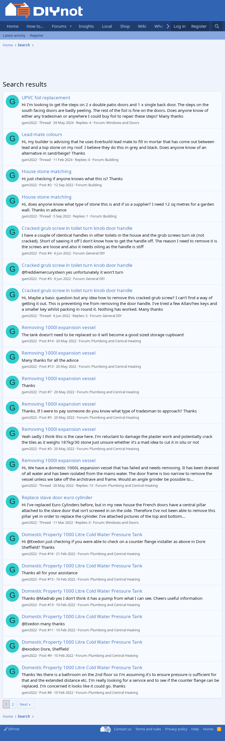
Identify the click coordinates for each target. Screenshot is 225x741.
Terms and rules (148, 728)
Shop (125, 26)
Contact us (122, 728)
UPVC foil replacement (46, 97)
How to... (35, 26)
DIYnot (13, 728)
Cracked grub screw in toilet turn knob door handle (77, 228)
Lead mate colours (42, 134)
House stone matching (46, 171)
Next (24, 704)
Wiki (142, 26)
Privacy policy (176, 728)
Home (12, 26)
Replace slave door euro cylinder (57, 497)
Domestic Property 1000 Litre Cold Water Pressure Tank (82, 534)
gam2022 (29, 122)
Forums (59, 26)
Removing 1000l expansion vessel (58, 327)
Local (107, 26)
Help (195, 728)
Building (112, 159)
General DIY (95, 253)
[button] (71, 26)
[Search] (217, 26)
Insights (86, 26)
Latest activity (14, 35)
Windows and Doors (122, 122)
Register (36, 35)
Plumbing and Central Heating (116, 340)
